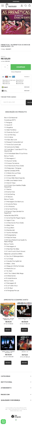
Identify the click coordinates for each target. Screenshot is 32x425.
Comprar (20, 67)
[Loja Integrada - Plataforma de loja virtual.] (16, 416)
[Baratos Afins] (11, 5)
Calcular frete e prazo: (8, 97)
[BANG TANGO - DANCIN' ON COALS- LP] (8, 350)
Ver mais (7, 329)
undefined (16, 1)
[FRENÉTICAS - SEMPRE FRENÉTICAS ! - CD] (8, 317)
